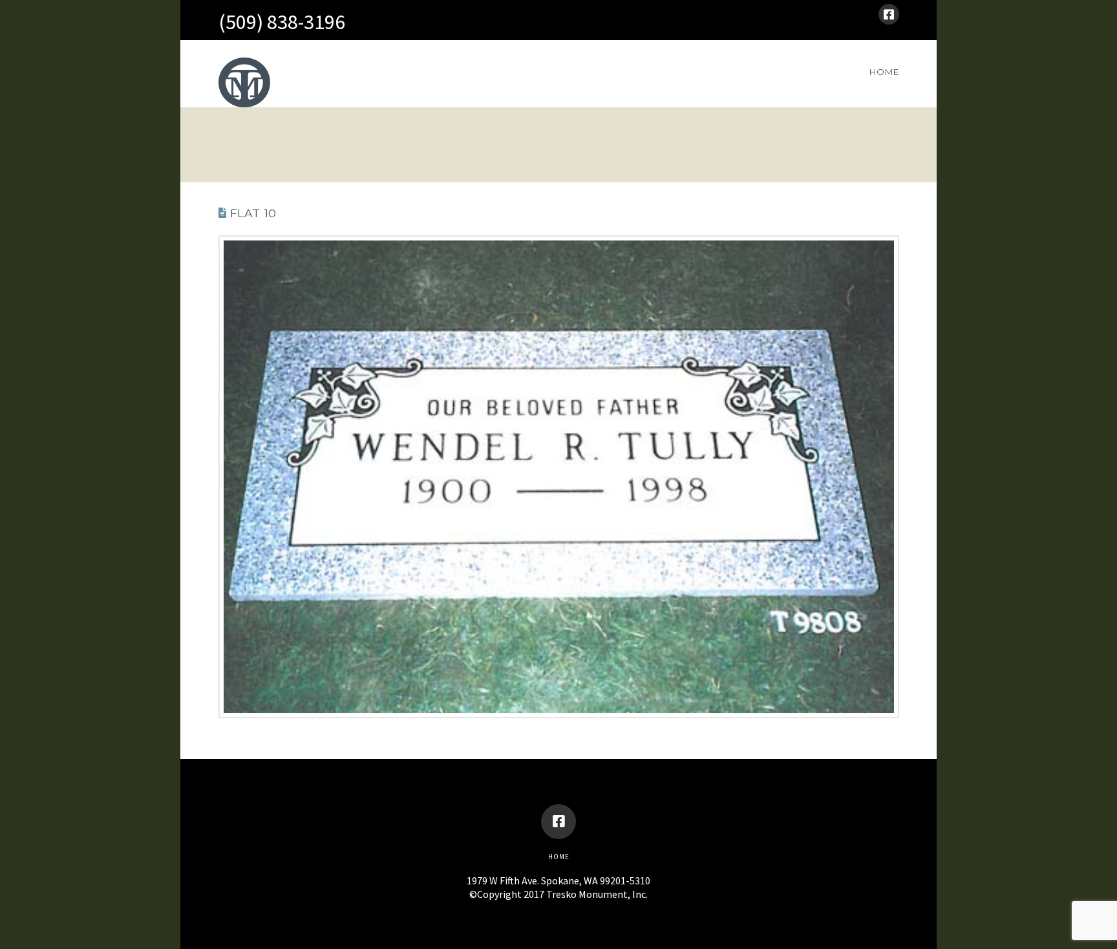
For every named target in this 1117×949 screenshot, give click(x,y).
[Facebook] (888, 14)
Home (558, 856)
